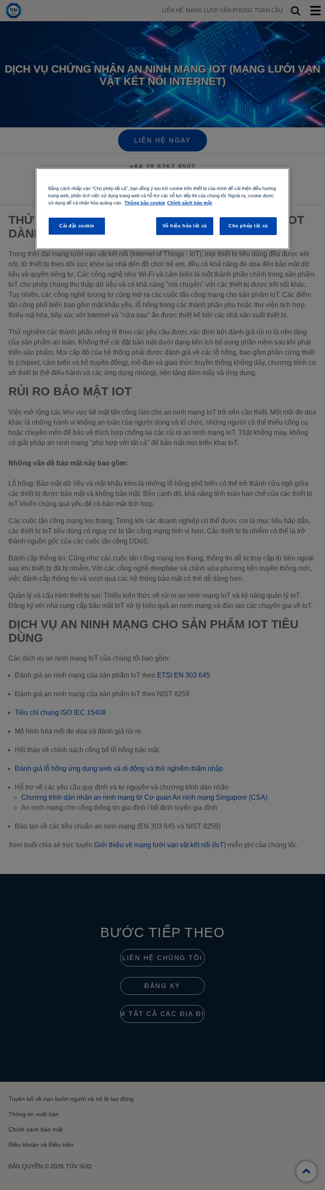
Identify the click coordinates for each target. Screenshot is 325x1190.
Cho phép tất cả (248, 225)
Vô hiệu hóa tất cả (184, 225)
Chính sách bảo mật (189, 202)
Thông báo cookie (144, 202)
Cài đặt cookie (76, 225)
